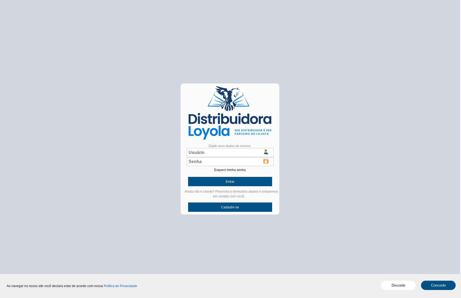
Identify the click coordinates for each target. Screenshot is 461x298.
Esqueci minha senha (230, 170)
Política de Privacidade (120, 286)
